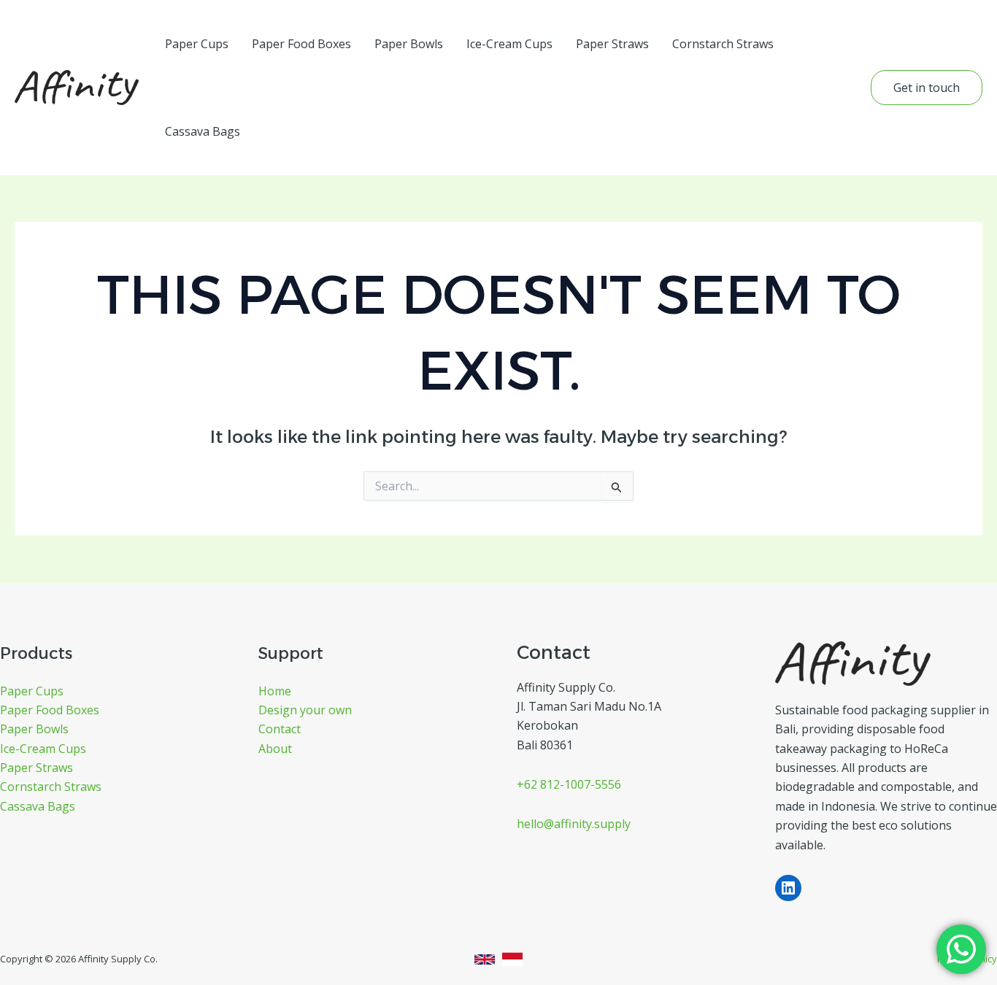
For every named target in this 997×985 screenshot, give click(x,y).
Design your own (305, 710)
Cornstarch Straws (723, 44)
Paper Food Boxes (301, 44)
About (275, 749)
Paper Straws (612, 44)
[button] (926, 87)
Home (274, 691)
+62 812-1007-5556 (569, 784)
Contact (279, 729)
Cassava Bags (202, 131)
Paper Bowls (408, 44)
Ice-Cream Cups (509, 44)
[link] (484, 959)
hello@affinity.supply (574, 824)
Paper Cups (196, 44)
